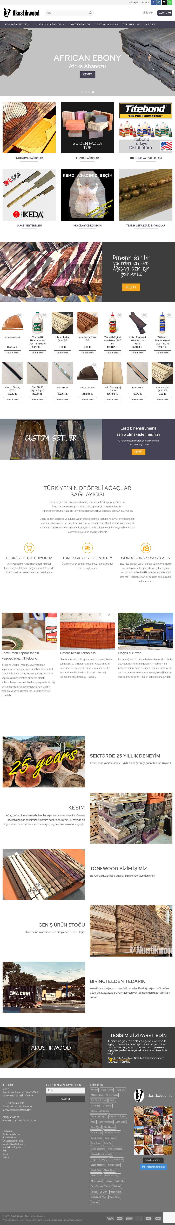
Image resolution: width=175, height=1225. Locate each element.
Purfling (108, 1181)
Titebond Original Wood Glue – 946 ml (112, 340)
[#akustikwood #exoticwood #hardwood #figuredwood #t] (168, 1140)
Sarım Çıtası (120, 1181)
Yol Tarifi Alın (121, 1060)
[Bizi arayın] (169, 2)
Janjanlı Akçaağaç (99, 1159)
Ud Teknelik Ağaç (98, 1197)
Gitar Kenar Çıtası (112, 1132)
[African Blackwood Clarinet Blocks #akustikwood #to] (148, 1111)
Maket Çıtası (96, 1175)
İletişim (145, 2)
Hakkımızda (7, 1131)
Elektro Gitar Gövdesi (100, 1111)
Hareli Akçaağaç (115, 1148)
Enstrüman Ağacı (98, 1116)
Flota (93, 1121)
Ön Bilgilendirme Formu (13, 1141)
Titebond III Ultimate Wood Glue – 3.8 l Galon (37, 340)
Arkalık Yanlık (112, 1095)
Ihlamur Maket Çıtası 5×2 (62, 339)
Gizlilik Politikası (9, 1137)
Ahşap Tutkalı (107, 1089)
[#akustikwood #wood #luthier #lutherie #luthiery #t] (168, 1131)
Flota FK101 (137, 387)
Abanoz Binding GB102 (12, 389)
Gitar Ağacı (95, 1127)
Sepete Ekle (12, 352)
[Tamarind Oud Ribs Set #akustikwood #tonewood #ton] (158, 1150)
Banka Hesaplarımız (11, 1134)
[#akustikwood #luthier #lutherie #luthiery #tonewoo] (139, 1150)
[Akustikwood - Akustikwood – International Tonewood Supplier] (21, 13)
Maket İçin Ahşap (112, 1175)
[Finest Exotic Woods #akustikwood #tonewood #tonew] (168, 1121)
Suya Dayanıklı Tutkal (100, 1186)
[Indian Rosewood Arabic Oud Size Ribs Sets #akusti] (158, 1111)
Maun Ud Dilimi (12, 337)
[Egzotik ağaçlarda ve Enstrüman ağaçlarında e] (139, 1131)
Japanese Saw (116, 1159)
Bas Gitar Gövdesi (98, 1100)
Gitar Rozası (110, 1138)
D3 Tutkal (95, 1105)
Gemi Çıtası (120, 1121)
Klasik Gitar (96, 1170)
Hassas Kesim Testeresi (101, 1154)
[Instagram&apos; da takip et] (158, 2)
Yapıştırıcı (95, 1202)
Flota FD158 (62, 387)
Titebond (117, 1186)
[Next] (167, 62)
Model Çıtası (96, 1181)
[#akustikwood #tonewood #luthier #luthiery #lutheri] (148, 1150)
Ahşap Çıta (120, 1089)
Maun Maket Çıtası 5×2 (87, 339)
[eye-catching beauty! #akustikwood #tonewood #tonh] (139, 1121)
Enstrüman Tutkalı (117, 1116)
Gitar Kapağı (96, 1132)
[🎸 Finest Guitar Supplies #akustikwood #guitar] (148, 1121)
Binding (113, 1100)
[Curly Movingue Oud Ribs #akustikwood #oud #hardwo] (139, 1111)
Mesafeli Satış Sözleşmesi (14, 1144)
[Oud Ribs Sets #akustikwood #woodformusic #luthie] (148, 1131)
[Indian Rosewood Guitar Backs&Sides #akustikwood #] (158, 1140)
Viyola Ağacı (114, 1197)
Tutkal (94, 1192)
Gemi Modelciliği (106, 1121)
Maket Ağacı (109, 1170)
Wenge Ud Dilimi (87, 387)
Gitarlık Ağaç (96, 1138)
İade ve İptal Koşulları (12, 1147)
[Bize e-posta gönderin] (164, 2)
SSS (4, 1150)
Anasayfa (133, 2)
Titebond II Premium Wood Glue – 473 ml (162, 340)
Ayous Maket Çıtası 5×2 (162, 389)
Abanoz (94, 1089)
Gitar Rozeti (96, 1143)
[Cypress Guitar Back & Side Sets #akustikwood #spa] (158, 1121)
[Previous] (8, 62)
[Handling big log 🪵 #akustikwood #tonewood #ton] (139, 1140)
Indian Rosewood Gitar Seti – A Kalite (137, 340)
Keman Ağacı (114, 1165)
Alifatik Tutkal (97, 1095)
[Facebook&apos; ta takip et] (153, 2)
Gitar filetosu (109, 1127)
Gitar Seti (108, 1143)
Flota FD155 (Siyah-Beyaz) (37, 389)
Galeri (5, 1154)
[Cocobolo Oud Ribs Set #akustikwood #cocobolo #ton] (168, 1150)
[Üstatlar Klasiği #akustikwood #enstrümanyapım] (158, 1131)
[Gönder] (90, 13)
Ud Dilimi (103, 1192)
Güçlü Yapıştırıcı (98, 1148)
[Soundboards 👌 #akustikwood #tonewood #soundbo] (148, 1140)
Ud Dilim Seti (115, 1192)
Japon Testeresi (98, 1165)
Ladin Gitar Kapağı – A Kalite (112, 389)
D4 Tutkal (107, 1105)
